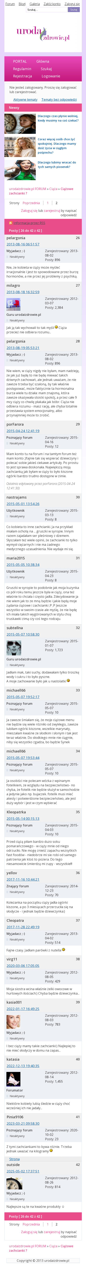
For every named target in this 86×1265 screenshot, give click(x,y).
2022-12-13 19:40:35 (23, 1065)
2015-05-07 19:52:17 (23, 696)
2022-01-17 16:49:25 (23, 1008)
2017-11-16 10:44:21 (23, 879)
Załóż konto (52, 4)
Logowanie (51, 76)
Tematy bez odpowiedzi (59, 99)
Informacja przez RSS (29, 223)
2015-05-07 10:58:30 (23, 634)
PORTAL (20, 61)
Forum (10, 4)
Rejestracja (22, 76)
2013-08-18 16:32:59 (23, 292)
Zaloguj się (72, 4)
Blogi (22, 4)
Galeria (35, 4)
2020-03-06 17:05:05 (23, 965)
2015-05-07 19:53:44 (23, 757)
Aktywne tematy (25, 99)
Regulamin (22, 68)
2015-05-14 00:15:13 (23, 818)
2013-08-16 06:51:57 (23, 244)
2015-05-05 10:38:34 (23, 564)
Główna (42, 61)
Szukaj (46, 68)
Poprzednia (31, 203)
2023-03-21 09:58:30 (23, 1123)
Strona (14, 1159)
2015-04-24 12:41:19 (23, 430)
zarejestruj (52, 210)
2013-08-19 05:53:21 (23, 347)
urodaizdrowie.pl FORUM (27, 189)
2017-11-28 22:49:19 (23, 927)
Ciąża (53, 189)
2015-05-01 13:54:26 (23, 503)
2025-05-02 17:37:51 (23, 1171)
